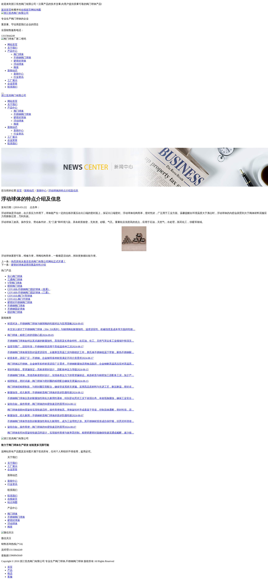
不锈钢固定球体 (16, 308)
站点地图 (12, 502)
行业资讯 (12, 484)
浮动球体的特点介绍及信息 (63, 190)
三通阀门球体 (14, 279)
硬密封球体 (13, 520)
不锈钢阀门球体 (16, 305)
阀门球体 (12, 513)
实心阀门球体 (14, 276)
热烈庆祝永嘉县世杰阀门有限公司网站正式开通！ (38, 261)
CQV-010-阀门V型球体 (19, 295)
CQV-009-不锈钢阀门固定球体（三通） (28, 292)
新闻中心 (42, 190)
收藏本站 (16, 9)
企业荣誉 (12, 469)
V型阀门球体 (14, 282)
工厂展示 (12, 466)
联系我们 (12, 495)
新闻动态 (29, 190)
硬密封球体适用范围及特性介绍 (28, 264)
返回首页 (6, 9)
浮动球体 (12, 523)
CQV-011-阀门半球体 (18, 299)
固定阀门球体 (14, 312)
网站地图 (36, 9)
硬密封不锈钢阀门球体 (19, 302)
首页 (19, 190)
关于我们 (12, 463)
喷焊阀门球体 (14, 286)
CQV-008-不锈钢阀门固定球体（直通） (28, 289)
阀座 (9, 526)
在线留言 (26, 9)
